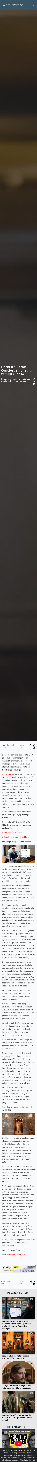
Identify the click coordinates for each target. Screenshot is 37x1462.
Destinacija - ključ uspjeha (12, 832)
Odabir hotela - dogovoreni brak (15, 837)
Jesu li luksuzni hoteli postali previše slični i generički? (15, 1357)
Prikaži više (24, 1460)
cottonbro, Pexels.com (16, 1254)
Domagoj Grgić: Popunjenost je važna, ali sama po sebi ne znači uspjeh (17, 1417)
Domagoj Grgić (8, 774)
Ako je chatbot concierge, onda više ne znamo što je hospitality (17, 1386)
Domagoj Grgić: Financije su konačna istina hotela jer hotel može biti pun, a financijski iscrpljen (16, 1325)
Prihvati (32, 1460)
